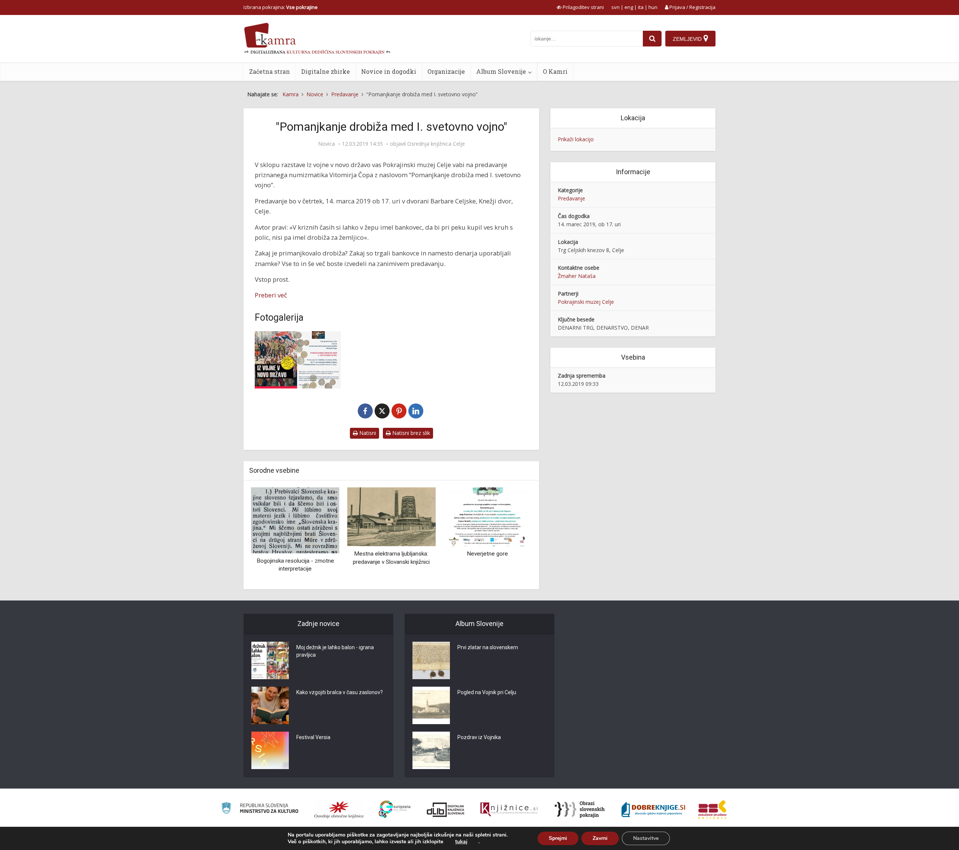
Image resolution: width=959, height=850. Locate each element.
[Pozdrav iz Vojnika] (431, 750)
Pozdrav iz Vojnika (479, 737)
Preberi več (271, 295)
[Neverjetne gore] (487, 516)
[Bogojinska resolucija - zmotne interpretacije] (295, 519)
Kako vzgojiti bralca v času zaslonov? (339, 692)
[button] (512, 535)
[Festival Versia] (270, 750)
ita (641, 7)
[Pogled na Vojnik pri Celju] (431, 705)
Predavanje (571, 198)
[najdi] (652, 38)
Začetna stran (269, 71)
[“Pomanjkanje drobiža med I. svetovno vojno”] (298, 359)
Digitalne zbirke (325, 71)
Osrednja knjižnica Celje (436, 143)
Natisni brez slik (410, 432)
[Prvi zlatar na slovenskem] (431, 660)
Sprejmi (558, 838)
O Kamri (555, 71)
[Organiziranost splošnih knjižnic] (339, 809)
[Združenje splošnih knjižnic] (712, 809)
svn (615, 7)
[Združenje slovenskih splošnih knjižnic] (509, 809)
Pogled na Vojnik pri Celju (486, 692)
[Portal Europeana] (394, 809)
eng (628, 7)
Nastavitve (646, 838)
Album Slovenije (501, 71)
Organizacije (446, 71)
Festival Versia (313, 737)
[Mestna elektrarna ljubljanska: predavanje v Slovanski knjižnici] (391, 516)
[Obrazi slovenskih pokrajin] (579, 809)
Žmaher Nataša (577, 275)
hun (652, 7)
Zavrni (600, 838)
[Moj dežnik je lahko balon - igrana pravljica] (270, 660)
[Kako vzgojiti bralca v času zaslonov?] (270, 705)
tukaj (461, 841)
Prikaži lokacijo (576, 139)
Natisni (367, 432)
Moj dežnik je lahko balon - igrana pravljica (335, 651)
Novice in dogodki (388, 71)
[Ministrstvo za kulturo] (259, 809)
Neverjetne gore (487, 553)
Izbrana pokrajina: (280, 7)
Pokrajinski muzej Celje (586, 301)
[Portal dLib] (445, 809)
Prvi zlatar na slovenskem (487, 647)
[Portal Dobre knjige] (653, 809)
